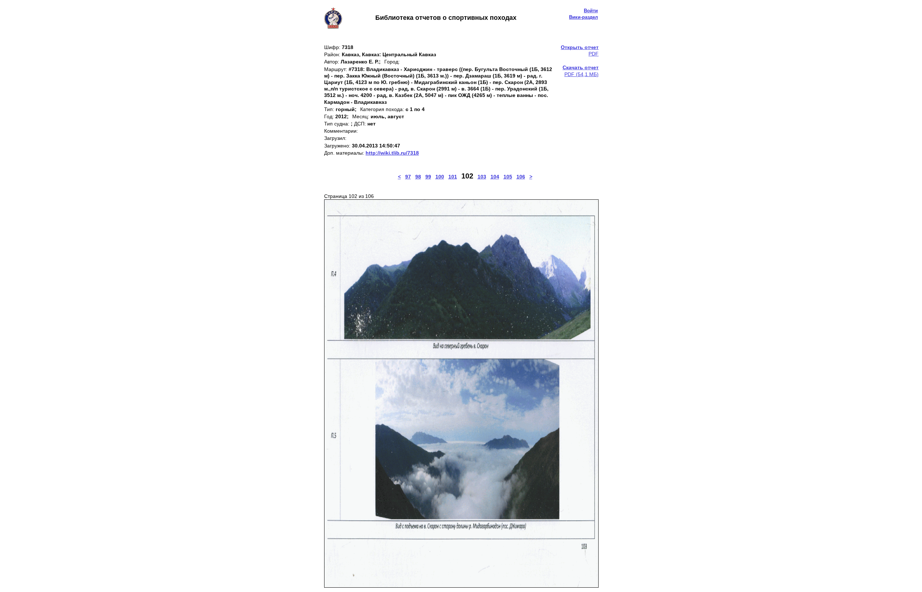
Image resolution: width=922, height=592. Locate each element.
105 (507, 177)
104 (495, 177)
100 (439, 177)
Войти (591, 10)
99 (428, 177)
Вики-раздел (583, 17)
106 (520, 177)
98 (418, 177)
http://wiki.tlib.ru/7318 (392, 153)
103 (482, 177)
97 (408, 177)
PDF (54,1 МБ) (581, 71)
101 (452, 177)
